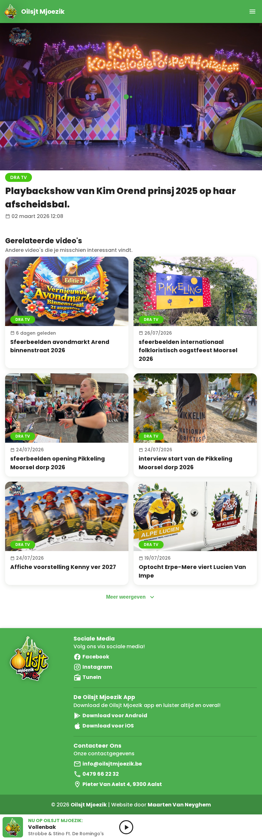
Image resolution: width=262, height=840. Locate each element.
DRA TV (18, 177)
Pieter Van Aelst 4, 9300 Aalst (122, 784)
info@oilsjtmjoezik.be (112, 763)
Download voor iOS (108, 725)
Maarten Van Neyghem (179, 804)
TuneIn (91, 677)
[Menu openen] (252, 11)
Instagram (97, 667)
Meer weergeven (126, 597)
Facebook (95, 656)
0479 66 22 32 (100, 774)
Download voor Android (114, 715)
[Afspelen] (66, 291)
